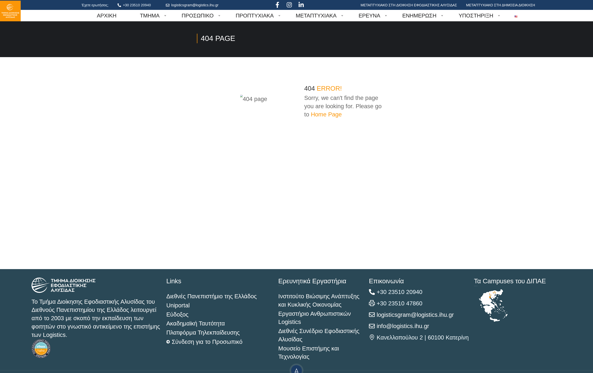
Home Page (326, 114)
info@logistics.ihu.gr (403, 326)
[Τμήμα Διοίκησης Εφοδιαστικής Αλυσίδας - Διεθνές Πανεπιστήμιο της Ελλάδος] (10, 11)
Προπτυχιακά (255, 16)
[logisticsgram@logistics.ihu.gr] (167, 5)
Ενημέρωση (419, 16)
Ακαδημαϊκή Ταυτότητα (195, 323)
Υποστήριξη (476, 16)
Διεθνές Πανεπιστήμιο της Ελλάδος (211, 296)
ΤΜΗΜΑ (150, 16)
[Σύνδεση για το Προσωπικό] (168, 342)
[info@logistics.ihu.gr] (372, 326)
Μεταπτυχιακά (316, 16)
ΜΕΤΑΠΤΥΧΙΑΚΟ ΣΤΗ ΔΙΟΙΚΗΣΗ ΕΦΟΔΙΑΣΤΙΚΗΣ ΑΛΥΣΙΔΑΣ (409, 5)
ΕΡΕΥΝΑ (369, 16)
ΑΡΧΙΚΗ (106, 16)
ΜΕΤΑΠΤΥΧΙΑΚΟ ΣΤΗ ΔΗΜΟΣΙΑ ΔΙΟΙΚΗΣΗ (500, 5)
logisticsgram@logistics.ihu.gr (195, 5)
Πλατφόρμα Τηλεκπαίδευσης (203, 332)
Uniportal (178, 305)
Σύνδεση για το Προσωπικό (207, 341)
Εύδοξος (177, 314)
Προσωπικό (198, 16)
